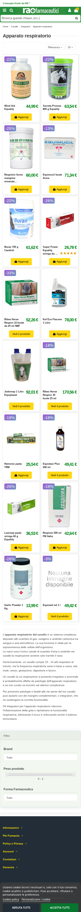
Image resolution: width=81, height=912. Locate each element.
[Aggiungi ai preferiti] (17, 101)
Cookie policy (11, 899)
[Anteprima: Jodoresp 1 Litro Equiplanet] (25, 386)
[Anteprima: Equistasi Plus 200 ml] (64, 459)
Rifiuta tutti (21, 907)
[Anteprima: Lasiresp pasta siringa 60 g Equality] (25, 528)
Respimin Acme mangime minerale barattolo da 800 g (13, 181)
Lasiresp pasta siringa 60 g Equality (12, 536)
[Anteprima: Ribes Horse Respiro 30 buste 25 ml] (64, 386)
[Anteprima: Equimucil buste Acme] (64, 170)
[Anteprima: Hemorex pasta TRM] (25, 459)
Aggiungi (23, 117)
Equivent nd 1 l (51, 605)
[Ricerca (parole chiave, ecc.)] (76, 18)
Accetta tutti (60, 907)
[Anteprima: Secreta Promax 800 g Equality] (64, 101)
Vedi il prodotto (21, 333)
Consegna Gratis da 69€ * (16, 3)
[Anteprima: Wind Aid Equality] (25, 101)
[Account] (69, 10)
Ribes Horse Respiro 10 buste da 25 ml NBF (14, 322)
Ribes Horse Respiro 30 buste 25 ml (50, 395)
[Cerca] (11, 10)
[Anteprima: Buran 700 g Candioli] (25, 242)
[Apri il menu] (4, 10)
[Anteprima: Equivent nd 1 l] (64, 600)
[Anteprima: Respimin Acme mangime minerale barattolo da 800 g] (25, 170)
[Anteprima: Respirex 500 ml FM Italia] (64, 528)
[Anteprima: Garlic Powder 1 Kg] (25, 600)
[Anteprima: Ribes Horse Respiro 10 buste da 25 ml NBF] (25, 314)
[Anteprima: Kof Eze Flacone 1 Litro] (64, 314)
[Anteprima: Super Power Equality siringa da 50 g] (64, 242)
